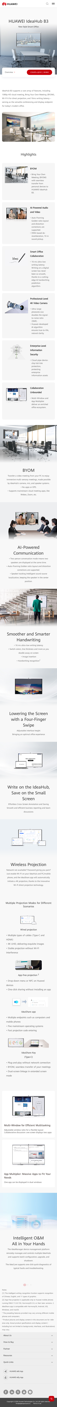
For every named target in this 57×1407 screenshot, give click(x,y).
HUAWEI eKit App (16, 1371)
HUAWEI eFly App (16, 1377)
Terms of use (37, 1403)
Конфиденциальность (23, 1403)
